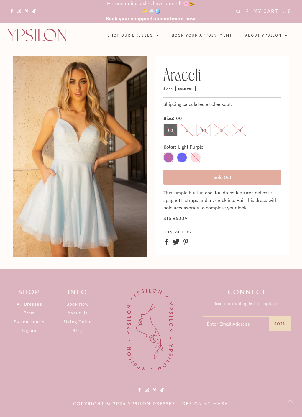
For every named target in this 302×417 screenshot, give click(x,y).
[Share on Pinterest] (185, 243)
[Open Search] (238, 12)
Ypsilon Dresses (151, 403)
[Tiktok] (34, 12)
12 (221, 130)
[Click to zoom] (137, 65)
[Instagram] (18, 12)
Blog (78, 330)
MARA (221, 403)
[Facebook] (11, 12)
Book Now (77, 304)
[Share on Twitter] (176, 243)
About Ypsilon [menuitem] (264, 35)
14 (239, 130)
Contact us (177, 232)
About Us (78, 313)
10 (203, 130)
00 (170, 130)
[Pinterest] (27, 12)
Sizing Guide (77, 321)
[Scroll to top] (290, 405)
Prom (29, 313)
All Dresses (29, 304)
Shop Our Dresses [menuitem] (131, 35)
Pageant (29, 330)
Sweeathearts (29, 321)
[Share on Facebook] (167, 243)
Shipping (172, 104)
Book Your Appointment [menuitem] (202, 35)
